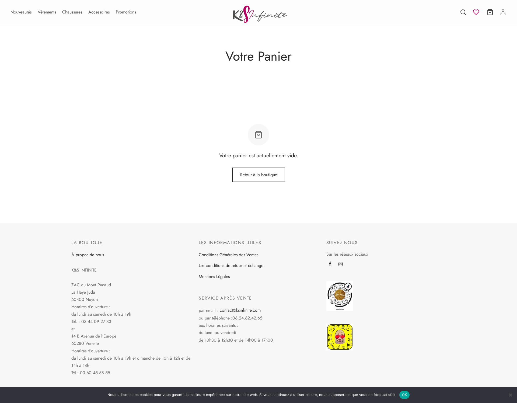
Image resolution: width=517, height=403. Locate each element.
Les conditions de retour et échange (231, 265)
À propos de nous (87, 255)
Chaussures (72, 12)
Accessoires (99, 12)
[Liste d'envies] (476, 12)
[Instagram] (340, 264)
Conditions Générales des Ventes (228, 255)
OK (404, 394)
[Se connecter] (503, 12)
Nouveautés (21, 12)
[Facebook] (330, 264)
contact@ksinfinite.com (240, 310)
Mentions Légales (214, 276)
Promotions (126, 12)
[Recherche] (463, 12)
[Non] (510, 395)
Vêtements (47, 12)
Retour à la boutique (258, 175)
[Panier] (490, 12)
